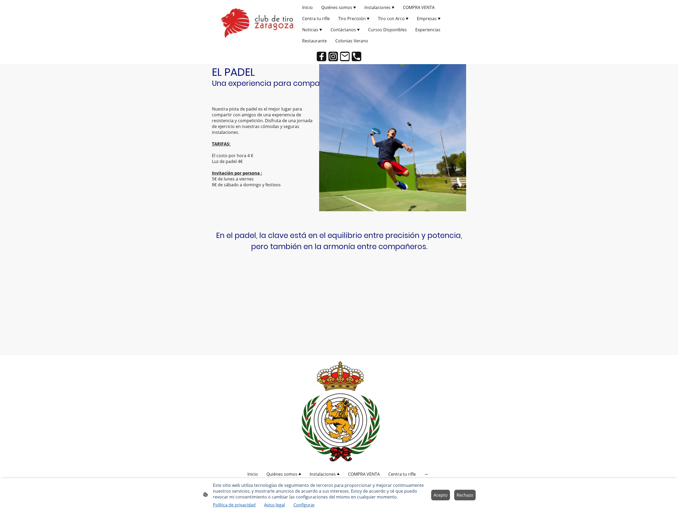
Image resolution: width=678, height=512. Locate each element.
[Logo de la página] (257, 24)
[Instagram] (333, 56)
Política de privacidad (234, 505)
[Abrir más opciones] (426, 474)
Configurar (304, 505)
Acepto (441, 495)
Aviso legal (274, 505)
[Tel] (356, 56)
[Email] (345, 56)
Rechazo (465, 495)
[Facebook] (321, 56)
